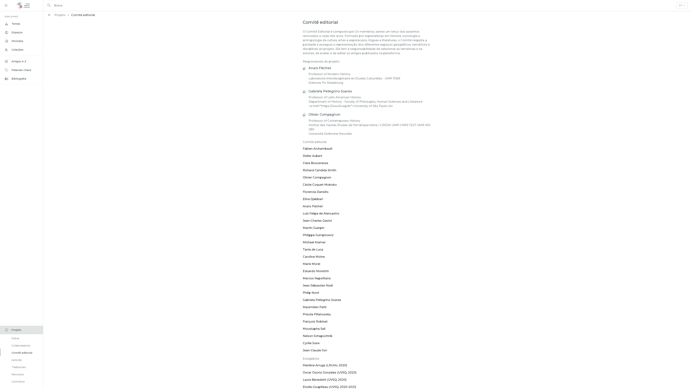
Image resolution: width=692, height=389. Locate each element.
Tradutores (19, 367)
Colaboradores (21, 345)
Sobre (15, 338)
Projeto (16, 330)
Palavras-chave (21, 70)
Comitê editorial (22, 352)
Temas (16, 23)
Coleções (17, 49)
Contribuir (18, 381)
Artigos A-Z (19, 61)
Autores (17, 360)
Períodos (17, 41)
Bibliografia (19, 78)
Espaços (17, 32)
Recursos (18, 374)
